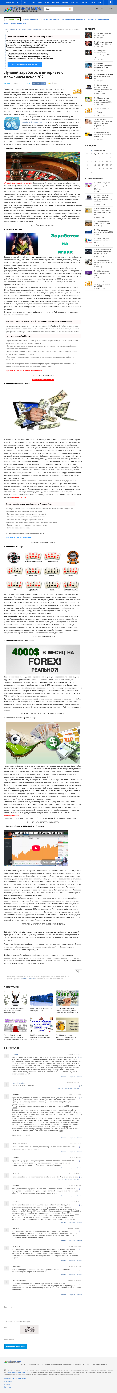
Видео (100, 2)
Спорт (25, 2)
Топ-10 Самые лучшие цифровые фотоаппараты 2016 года (103, 262)
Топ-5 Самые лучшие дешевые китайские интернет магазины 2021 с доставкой (103, 88)
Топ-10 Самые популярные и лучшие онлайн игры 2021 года (103, 77)
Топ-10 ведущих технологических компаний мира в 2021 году (102, 54)
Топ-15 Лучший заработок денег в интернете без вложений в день (14, 1011)
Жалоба (79, 1077)
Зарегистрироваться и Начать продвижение (23, 370)
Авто (18, 2)
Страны (32, 2)
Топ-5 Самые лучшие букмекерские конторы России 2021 (102, 135)
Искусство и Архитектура (50, 19)
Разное (92, 2)
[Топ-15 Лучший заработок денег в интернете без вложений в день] (15, 998)
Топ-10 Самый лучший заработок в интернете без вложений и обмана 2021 (66, 1037)
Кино (40, 2)
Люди (47, 2)
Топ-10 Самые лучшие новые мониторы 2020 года (102, 273)
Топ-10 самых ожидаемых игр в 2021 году (103, 34)
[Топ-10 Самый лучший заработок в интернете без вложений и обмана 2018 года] (15, 1024)
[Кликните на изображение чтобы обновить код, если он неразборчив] (29, 1334)
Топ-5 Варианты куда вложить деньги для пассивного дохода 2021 (103, 100)
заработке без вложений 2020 (34, 122)
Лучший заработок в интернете (73, 19)
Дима (15, 1054)
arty (28, 84)
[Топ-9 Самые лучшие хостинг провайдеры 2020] (41, 998)
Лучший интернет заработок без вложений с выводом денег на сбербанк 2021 (103, 123)
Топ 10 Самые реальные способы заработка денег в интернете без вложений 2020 (67, 1011)
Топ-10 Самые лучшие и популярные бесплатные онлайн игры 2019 (102, 252)
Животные (55, 2)
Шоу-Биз (74, 2)
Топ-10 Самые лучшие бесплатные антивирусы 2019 (102, 241)
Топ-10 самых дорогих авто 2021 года (18, 1372)
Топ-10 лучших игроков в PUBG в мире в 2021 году (103, 43)
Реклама (7, 1384)
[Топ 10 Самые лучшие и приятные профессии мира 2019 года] (41, 1024)
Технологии (10, 2)
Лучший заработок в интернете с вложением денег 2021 (102, 111)
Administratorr (19, 1083)
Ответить (63, 1077)
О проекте (8, 1381)
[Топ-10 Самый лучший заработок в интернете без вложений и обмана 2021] (67, 1024)
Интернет (65, 2)
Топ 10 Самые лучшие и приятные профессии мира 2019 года (40, 1037)
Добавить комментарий (15, 1346)
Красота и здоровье (30, 19)
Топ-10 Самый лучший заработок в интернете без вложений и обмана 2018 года (15, 1037)
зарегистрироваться (28, 979)
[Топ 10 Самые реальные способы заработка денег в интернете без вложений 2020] (67, 998)
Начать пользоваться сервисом (24, 64)
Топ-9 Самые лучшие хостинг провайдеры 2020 (103, 231)
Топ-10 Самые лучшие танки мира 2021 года (102, 222)
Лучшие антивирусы (18, 23)
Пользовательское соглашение (15, 1379)
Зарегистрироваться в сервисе (18, 537)
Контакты (7, 1387)
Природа (83, 2)
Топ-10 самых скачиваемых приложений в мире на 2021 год (103, 66)
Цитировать (71, 1077)
